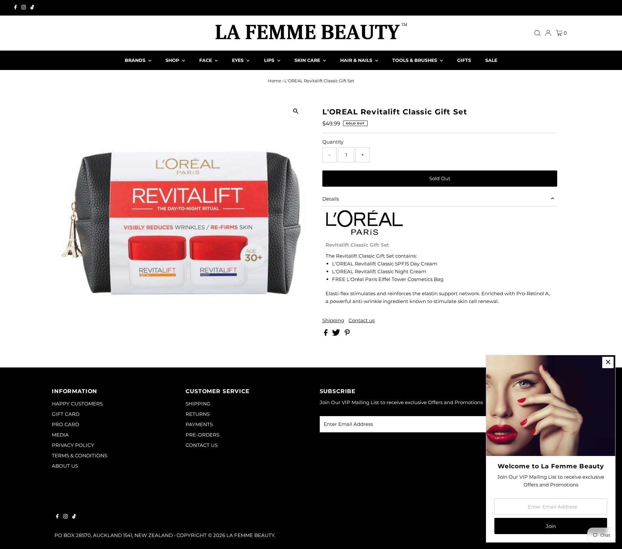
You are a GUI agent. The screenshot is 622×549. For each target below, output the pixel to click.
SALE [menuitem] (491, 60)
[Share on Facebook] (326, 334)
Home (274, 80)
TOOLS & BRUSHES (415, 60)
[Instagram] (24, 8)
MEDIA (60, 435)
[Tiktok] (32, 8)
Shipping (333, 320)
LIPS (270, 60)
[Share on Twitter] (336, 334)
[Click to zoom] (295, 111)
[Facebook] (15, 8)
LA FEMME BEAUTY (250, 535)
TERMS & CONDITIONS (79, 455)
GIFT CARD (65, 414)
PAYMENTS (199, 424)
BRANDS (136, 60)
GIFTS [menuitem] (464, 60)
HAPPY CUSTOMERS (77, 404)
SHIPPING (198, 404)
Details (330, 199)
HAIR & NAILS (357, 60)
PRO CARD (65, 424)
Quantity (332, 142)
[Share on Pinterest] (347, 334)
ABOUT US (65, 466)
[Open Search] (537, 33)
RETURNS (198, 414)
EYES (238, 60)
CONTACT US (202, 445)
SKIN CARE (307, 60)
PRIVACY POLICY (73, 445)
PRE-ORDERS (202, 435)
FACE (206, 60)
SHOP (173, 60)
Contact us (361, 320)
